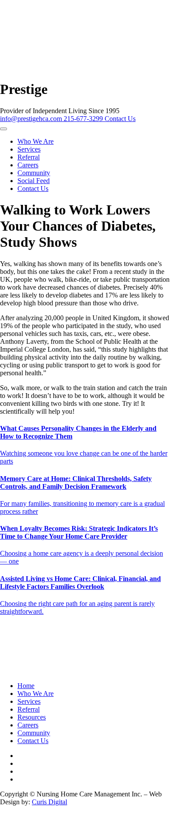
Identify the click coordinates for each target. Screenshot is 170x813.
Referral (28, 157)
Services (29, 149)
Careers (27, 165)
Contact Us (120, 118)
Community (33, 172)
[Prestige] (75, 73)
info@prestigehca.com (32, 118)
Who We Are (35, 141)
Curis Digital (49, 802)
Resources (31, 717)
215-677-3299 (84, 118)
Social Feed (33, 180)
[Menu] (3, 129)
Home (25, 685)
